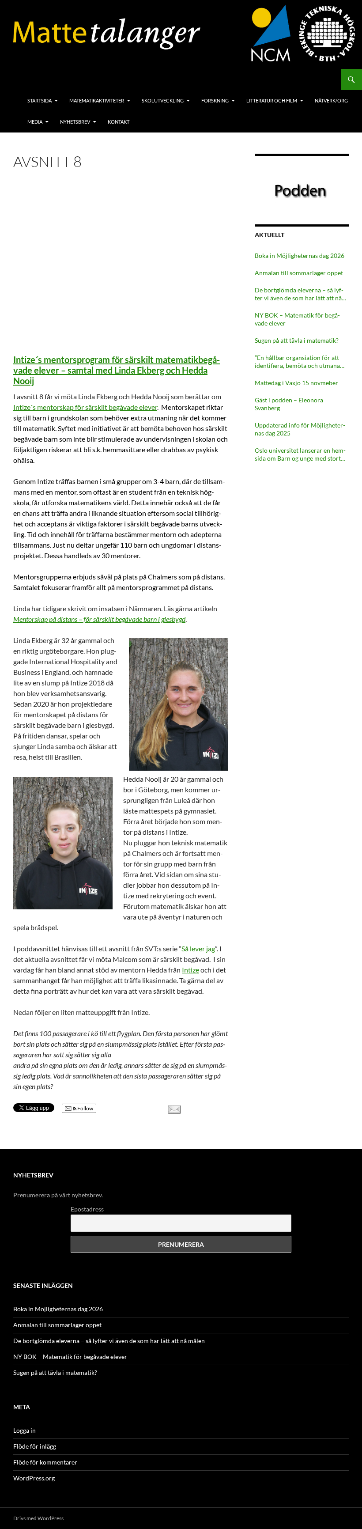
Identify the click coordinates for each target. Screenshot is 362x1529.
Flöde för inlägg (34, 1446)
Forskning (215, 100)
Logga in (24, 1430)
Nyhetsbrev (75, 122)
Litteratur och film (271, 100)
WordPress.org (34, 1478)
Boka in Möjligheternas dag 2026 (299, 255)
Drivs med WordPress (38, 1518)
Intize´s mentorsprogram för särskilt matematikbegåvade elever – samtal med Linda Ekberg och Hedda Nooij (116, 370)
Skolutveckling (163, 100)
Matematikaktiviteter (96, 100)
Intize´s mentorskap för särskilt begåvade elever (85, 407)
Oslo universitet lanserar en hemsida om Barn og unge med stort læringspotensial (300, 454)
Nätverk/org (331, 100)
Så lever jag (198, 948)
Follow (84, 1108)
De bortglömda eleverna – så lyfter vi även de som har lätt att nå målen (299, 294)
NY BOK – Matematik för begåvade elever (297, 319)
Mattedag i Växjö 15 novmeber (296, 382)
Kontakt (118, 122)
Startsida (39, 100)
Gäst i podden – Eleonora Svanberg (289, 404)
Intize (190, 969)
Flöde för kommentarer (45, 1462)
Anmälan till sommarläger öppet (299, 272)
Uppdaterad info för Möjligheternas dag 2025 (300, 429)
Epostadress (87, 1209)
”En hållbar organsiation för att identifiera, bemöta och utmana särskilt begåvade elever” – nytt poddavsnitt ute (297, 362)
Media (34, 122)
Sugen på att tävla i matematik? (297, 340)
